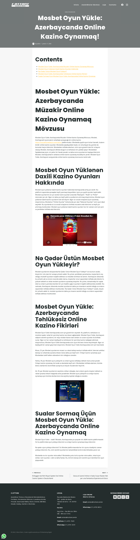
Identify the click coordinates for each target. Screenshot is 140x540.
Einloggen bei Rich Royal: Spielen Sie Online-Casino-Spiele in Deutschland (48, 475)
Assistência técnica (91, 5)
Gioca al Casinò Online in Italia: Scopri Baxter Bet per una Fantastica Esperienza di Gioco (90, 475)
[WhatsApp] (123, 497)
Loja (104, 5)
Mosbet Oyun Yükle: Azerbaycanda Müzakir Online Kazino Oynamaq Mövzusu (66, 66)
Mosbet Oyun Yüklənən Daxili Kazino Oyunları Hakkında (58, 69)
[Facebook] (122, 5)
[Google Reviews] (127, 497)
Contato (112, 5)
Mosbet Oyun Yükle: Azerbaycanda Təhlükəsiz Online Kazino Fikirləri (62, 74)
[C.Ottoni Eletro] (20, 4)
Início (76, 5)
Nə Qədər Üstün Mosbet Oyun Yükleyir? (52, 71)
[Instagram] (127, 5)
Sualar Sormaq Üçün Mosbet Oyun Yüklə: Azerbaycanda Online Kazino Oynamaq (66, 76)
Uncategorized (70, 12)
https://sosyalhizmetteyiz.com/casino (48, 142)
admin (38, 44)
